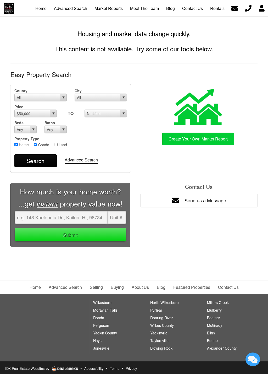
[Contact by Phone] (248, 8)
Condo (43, 144)
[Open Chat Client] (252, 359)
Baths (49, 122)
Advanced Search (81, 160)
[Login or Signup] (262, 8)
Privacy (131, 368)
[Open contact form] (234, 8)
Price (18, 106)
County (20, 90)
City (78, 90)
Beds (19, 122)
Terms (114, 368)
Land (62, 144)
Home (23, 144)
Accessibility (94, 368)
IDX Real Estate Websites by (28, 368)
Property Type (26, 138)
